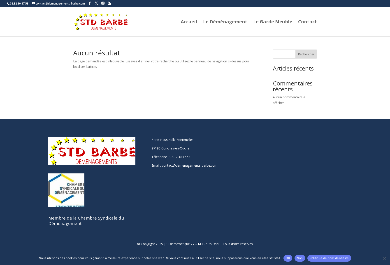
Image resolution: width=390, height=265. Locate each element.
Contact (307, 22)
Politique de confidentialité (329, 258)
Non (300, 258)
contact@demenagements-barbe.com (189, 165)
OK (288, 258)
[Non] (384, 258)
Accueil (189, 22)
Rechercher (306, 54)
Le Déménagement (225, 22)
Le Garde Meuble (272, 22)
